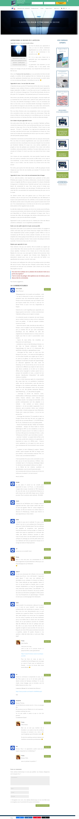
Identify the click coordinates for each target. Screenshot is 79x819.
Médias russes (56, 8)
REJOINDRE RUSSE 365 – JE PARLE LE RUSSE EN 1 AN (62, 133)
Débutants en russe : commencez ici (23, 8)
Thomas (22, 755)
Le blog (41, 8)
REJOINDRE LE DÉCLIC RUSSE (62, 155)
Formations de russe (34, 8)
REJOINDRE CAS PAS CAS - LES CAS (62, 176)
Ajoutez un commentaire (42, 805)
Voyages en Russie (49, 8)
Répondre (47, 289)
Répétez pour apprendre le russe (18, 244)
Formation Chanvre (62, 184)
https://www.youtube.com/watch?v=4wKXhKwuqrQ (29, 691)
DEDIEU (17, 519)
